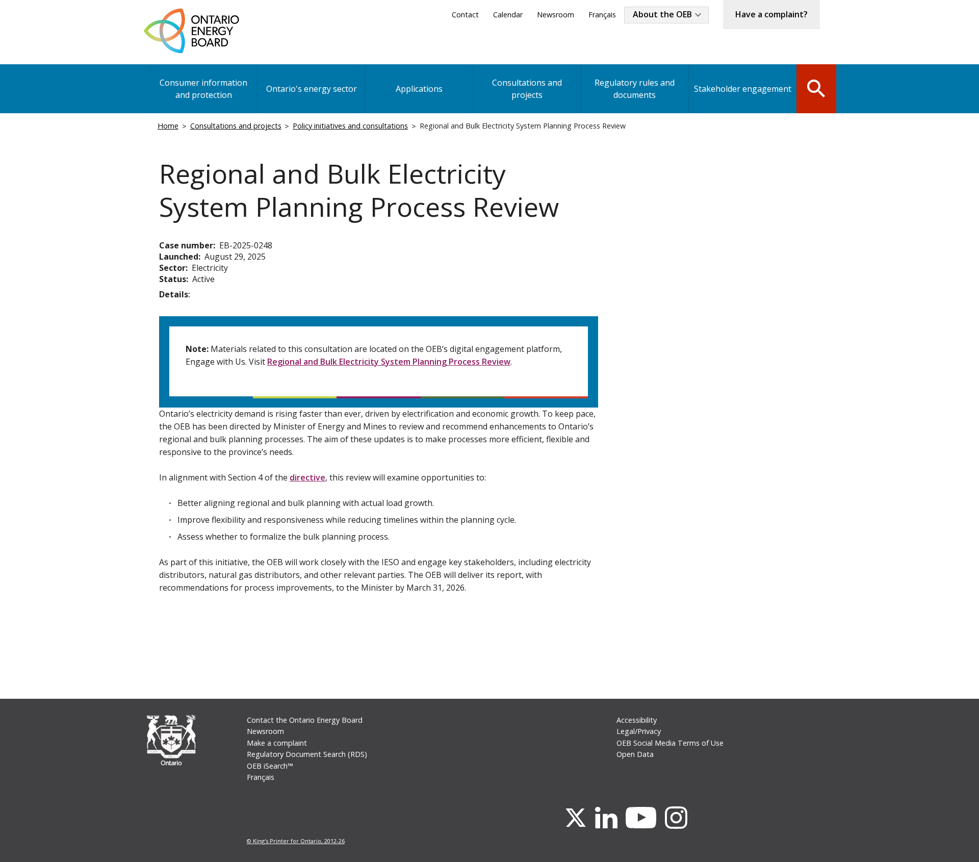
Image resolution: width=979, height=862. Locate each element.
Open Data (635, 754)
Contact (465, 14)
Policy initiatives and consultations (350, 126)
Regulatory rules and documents (635, 88)
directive (307, 477)
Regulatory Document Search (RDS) (307, 754)
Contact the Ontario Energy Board (305, 720)
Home (168, 126)
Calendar (508, 14)
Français (602, 14)
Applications (419, 88)
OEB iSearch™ (270, 766)
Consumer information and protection (203, 88)
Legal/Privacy (638, 731)
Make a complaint (277, 743)
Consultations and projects (527, 88)
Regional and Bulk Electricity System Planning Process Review (388, 361)
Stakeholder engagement (742, 88)
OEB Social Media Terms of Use (670, 743)
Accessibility (636, 720)
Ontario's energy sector (311, 88)
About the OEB (662, 14)
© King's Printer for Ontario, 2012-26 (296, 841)
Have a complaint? (771, 14)
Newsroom (555, 14)
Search (816, 88)
